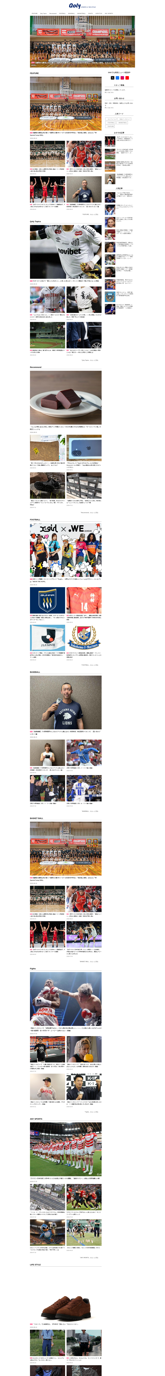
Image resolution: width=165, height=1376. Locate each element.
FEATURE (34, 73)
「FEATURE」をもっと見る (89, 214)
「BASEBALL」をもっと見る (89, 811)
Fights (33, 969)
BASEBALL (35, 672)
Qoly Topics (35, 221)
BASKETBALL (123, 122)
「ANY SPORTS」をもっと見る (88, 1257)
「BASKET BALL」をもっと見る (88, 961)
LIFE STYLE (35, 1265)
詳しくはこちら (109, 92)
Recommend (35, 367)
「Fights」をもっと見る (91, 1112)
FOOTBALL (35, 520)
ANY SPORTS (36, 1119)
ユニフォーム (112, 119)
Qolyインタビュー (125, 119)
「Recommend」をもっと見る (89, 512)
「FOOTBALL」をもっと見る (89, 665)
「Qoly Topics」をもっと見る (89, 360)
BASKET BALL (36, 818)
